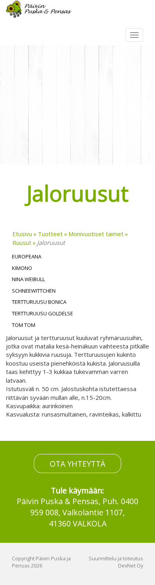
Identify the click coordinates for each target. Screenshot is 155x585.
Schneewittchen (34, 290)
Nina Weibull (28, 279)
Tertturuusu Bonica (39, 301)
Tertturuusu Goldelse (42, 313)
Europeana (26, 256)
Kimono (22, 268)
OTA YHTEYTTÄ (77, 463)
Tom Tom (23, 325)
